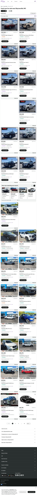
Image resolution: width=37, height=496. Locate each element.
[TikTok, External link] (16, 475)
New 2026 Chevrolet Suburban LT (14, 196)
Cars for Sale (5, 6)
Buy (8, 1)
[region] (18, 491)
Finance (21, 1)
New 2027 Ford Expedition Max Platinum (30, 196)
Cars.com (6, 491)
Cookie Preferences (4, 486)
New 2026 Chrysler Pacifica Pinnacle (22, 196)
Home (2, 6)
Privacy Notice (3, 481)
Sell (11, 1)
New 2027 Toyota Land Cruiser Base (5, 196)
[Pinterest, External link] (23, 475)
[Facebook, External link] (17, 475)
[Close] (36, 488)
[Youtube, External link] (19, 475)
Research (16, 1)
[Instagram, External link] (21, 475)
